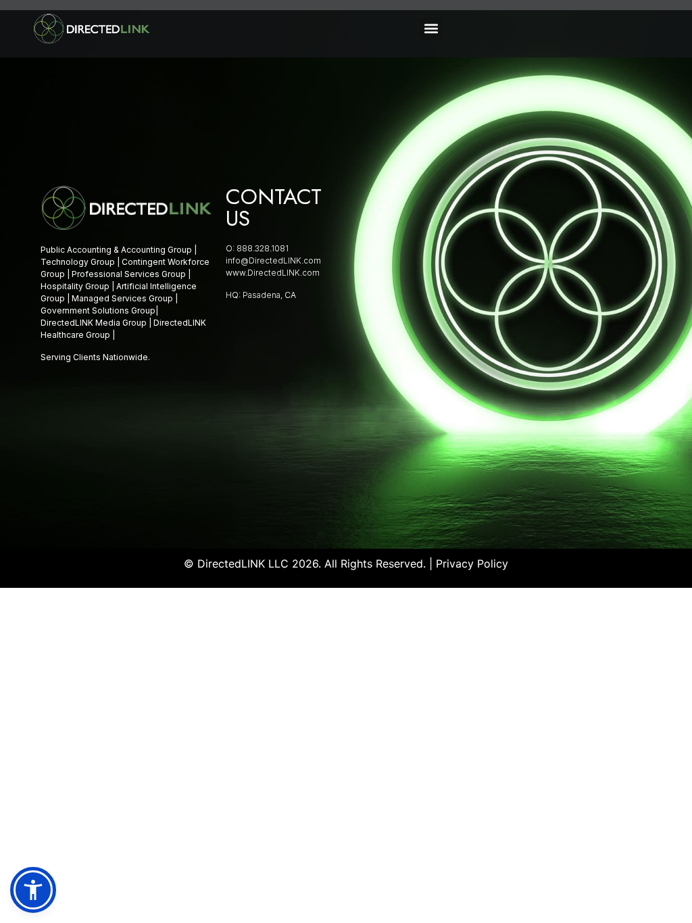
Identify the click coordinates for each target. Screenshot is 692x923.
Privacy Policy (472, 563)
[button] (431, 29)
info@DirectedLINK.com (273, 260)
